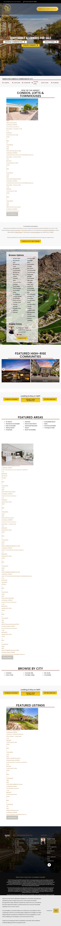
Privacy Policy (20, 877)
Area (12, 230)
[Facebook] (49, 865)
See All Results (12, 214)
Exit (56, 910)
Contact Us (49, 910)
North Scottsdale (35, 232)
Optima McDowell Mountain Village (45, 381)
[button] (3, 369)
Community (17, 230)
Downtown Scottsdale (48, 230)
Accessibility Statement (38, 877)
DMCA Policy (28, 877)
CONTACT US (50, 861)
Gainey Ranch (18, 232)
